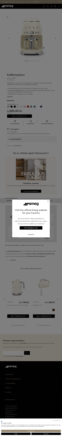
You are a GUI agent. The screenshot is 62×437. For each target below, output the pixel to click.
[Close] (48, 201)
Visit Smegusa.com (31, 228)
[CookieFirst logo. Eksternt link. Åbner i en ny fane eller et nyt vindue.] (1, 421)
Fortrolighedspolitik (56, 420)
